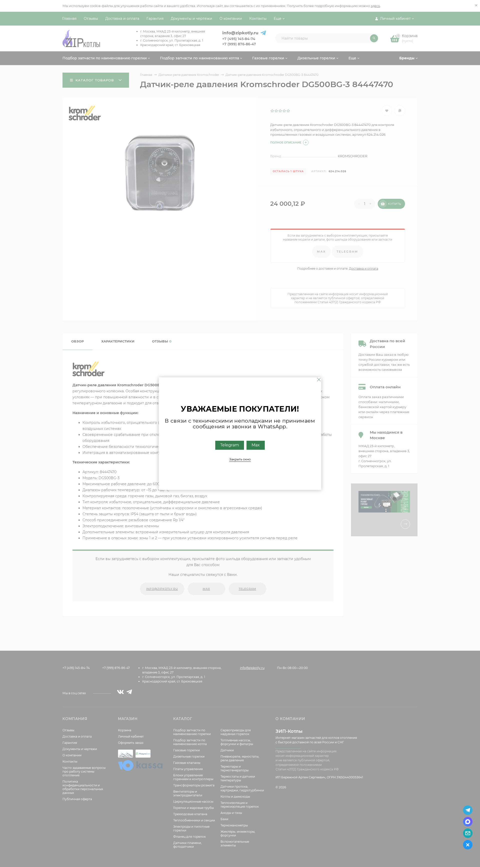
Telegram (229, 445)
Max (256, 445)
